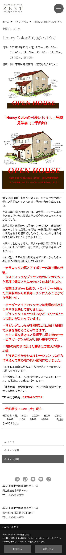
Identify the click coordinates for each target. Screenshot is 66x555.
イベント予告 (11, 450)
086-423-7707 (16, 495)
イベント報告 (11, 459)
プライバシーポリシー (37, 538)
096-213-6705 (16, 517)
